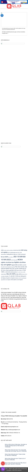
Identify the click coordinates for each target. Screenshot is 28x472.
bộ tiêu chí (12, 250)
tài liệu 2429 (18, 274)
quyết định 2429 (13, 270)
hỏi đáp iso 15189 (16, 254)
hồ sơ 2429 (4, 257)
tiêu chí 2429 (10, 274)
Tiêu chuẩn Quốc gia (20, 272)
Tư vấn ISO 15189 (13, 276)
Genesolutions (3, 254)
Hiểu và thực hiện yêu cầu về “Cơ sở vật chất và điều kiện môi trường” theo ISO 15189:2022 (16, 450)
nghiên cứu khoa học (7, 262)
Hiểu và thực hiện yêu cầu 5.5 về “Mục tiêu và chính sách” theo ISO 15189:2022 (15, 463)
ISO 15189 (18, 257)
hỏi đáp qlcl (23, 254)
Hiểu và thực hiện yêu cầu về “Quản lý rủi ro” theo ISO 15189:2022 (15, 459)
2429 (2, 250)
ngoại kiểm (15, 265)
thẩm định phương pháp (11, 272)
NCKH (20, 260)
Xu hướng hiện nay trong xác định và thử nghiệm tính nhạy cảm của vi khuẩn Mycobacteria (13, 29)
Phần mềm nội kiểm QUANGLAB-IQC (18, 268)
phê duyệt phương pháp (10, 266)
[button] (2, 6)
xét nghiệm (7, 278)
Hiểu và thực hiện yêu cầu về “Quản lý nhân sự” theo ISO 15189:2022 (15, 455)
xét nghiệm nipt (13, 278)
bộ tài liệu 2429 (17, 250)
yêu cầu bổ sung (20, 278)
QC (1, 270)
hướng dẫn (9, 254)
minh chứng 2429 (14, 259)
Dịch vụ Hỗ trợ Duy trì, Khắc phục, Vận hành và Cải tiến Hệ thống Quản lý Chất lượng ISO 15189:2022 (16, 446)
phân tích (4, 266)
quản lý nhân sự (20, 270)
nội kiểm (20, 265)
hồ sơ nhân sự (10, 257)
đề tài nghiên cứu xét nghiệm (17, 279)
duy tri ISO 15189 (18, 252)
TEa (4, 272)
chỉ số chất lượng (11, 252)
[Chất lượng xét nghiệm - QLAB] (14, 6)
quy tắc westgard (6, 270)
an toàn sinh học (7, 250)
